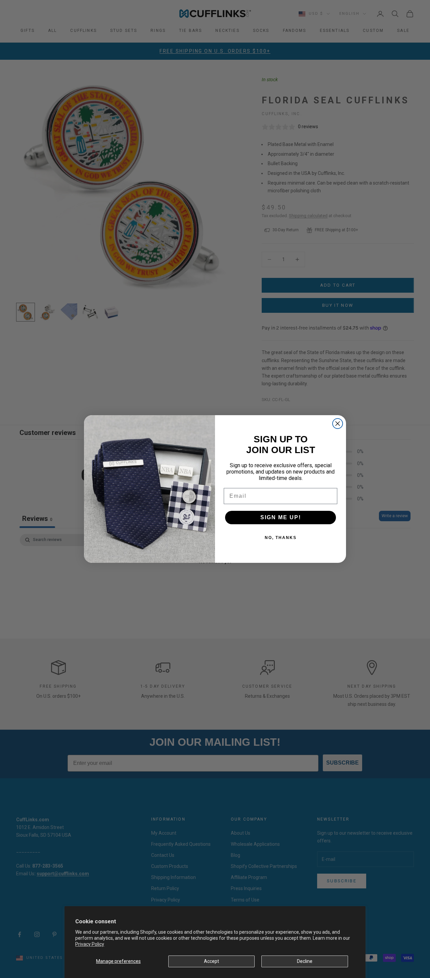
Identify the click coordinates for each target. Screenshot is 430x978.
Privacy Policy (89, 944)
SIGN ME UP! (280, 517)
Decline (304, 961)
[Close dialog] (338, 424)
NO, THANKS (281, 537)
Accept (211, 961)
